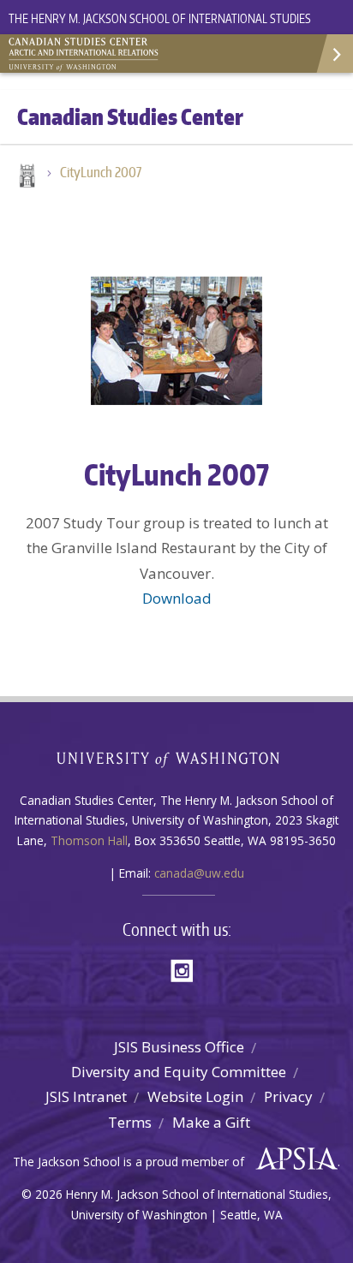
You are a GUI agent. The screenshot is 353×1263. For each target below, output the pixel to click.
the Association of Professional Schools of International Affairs (293, 1159)
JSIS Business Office (179, 1047)
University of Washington (176, 757)
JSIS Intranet (86, 1096)
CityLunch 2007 (100, 172)
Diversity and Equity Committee (178, 1071)
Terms (130, 1122)
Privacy (288, 1096)
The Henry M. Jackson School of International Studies (160, 18)
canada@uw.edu (199, 873)
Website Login (195, 1096)
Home (26, 177)
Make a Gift (211, 1122)
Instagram (188, 969)
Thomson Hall (89, 840)
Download (177, 598)
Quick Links (333, 53)
